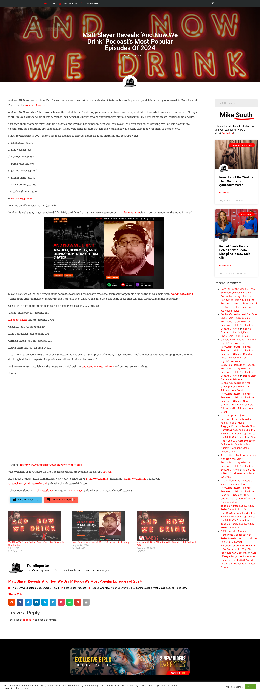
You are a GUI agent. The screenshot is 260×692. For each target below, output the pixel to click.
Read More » (225, 193)
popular (170, 587)
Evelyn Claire (128, 587)
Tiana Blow (181, 587)
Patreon (107, 471)
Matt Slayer (159, 587)
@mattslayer (76, 490)
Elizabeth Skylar (17, 319)
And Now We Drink (110, 587)
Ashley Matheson (130, 212)
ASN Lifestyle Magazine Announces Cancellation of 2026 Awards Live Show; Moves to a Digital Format (238, 560)
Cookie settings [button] (234, 687)
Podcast (81, 587)
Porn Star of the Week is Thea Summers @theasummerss (236, 181)
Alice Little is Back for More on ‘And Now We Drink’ (238, 473)
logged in (28, 619)
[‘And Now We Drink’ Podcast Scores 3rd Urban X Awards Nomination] (38, 526)
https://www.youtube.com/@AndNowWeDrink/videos (51, 464)
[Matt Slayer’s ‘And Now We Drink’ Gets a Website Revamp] (102, 526)
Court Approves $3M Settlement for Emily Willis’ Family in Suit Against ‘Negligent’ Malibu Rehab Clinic (239, 444)
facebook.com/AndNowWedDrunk (28, 483)
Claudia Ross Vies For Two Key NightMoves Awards (236, 357)
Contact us (227, 133)
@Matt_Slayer (45, 490)
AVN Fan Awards (35, 105)
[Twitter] (212, 3)
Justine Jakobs (144, 587)
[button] (11, 602)
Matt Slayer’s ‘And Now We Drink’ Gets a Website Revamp (101, 542)
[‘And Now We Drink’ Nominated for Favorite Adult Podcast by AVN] (167, 526)
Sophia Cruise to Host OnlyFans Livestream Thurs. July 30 (236, 332)
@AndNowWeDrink (96, 478)
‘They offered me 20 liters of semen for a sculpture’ (238, 498)
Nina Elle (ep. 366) (21, 198)
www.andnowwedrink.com (98, 366)
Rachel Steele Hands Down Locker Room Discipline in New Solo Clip (234, 252)
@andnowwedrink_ (182, 293)
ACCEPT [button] (250, 687)
